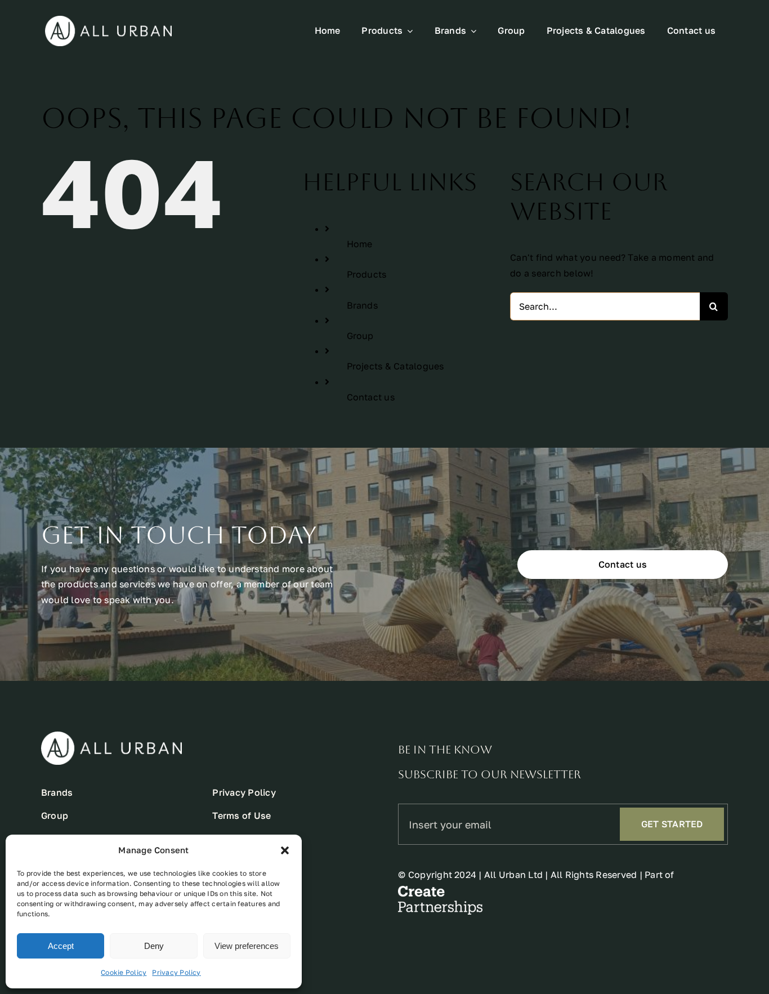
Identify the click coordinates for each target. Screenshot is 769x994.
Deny (154, 946)
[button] (284, 850)
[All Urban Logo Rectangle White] (108, 20)
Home (360, 243)
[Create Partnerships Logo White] (440, 890)
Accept (61, 946)
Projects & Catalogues (395, 366)
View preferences (246, 946)
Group (360, 335)
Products (367, 274)
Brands (362, 305)
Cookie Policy (123, 972)
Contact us (371, 397)
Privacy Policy (176, 972)
